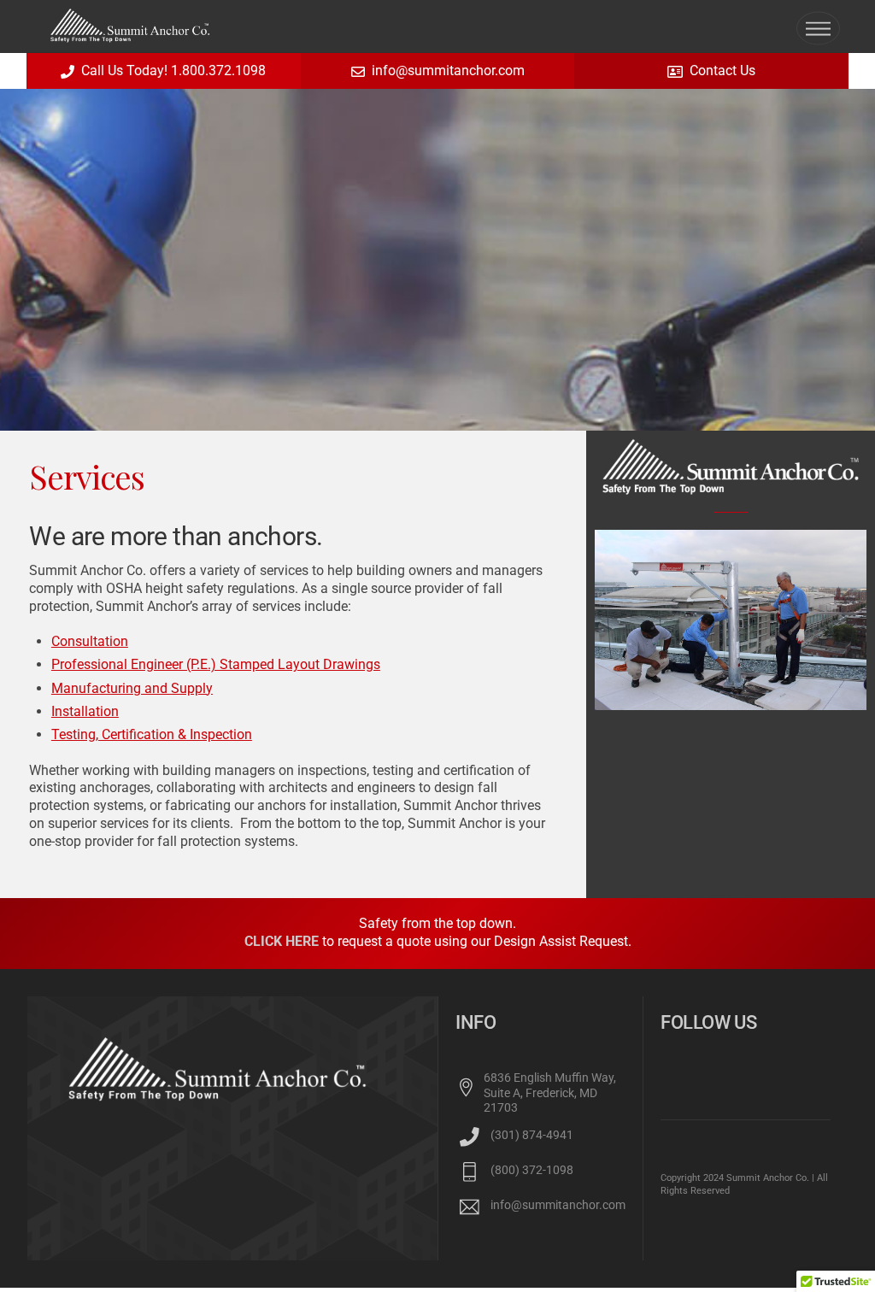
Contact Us (722, 70)
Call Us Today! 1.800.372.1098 (173, 70)
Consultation (89, 641)
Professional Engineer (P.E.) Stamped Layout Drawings (215, 664)
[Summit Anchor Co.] (130, 35)
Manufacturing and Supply (132, 688)
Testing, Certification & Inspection (151, 734)
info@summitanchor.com (448, 70)
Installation (85, 711)
